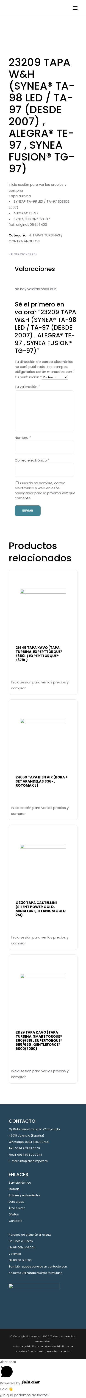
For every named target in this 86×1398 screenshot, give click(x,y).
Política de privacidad (43, 1346)
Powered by (10, 1383)
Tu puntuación (28, 377)
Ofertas (14, 1214)
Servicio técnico (20, 1183)
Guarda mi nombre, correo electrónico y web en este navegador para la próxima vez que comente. (45, 490)
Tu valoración (27, 386)
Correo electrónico (32, 460)
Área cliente (17, 1208)
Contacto (15, 1221)
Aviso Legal (20, 1346)
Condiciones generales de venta (49, 1351)
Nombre (23, 437)
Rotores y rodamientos (25, 1195)
